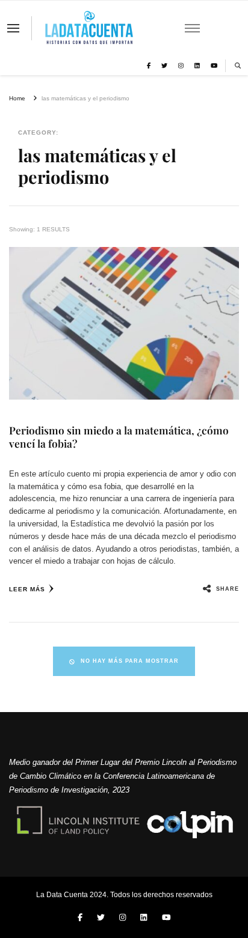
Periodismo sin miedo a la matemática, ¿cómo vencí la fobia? (119, 436)
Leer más (27, 589)
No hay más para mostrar (130, 661)
